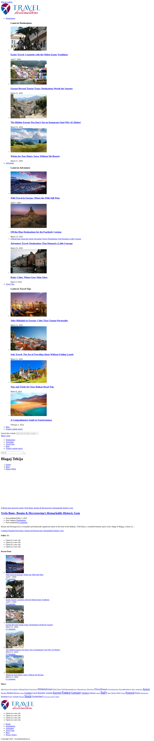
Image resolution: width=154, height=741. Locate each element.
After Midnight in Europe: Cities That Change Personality (39, 320)
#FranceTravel (33, 689)
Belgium (10, 693)
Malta (109, 693)
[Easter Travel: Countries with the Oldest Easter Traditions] (15, 598)
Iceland (98, 693)
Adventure (10, 442)
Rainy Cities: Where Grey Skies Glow (29, 277)
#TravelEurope (100, 689)
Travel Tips (10, 444)
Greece (85, 692)
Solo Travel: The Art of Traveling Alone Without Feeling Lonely (42, 354)
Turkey (57, 697)
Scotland (16, 697)
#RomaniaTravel (81, 689)
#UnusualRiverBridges (125, 689)
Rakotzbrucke (144, 693)
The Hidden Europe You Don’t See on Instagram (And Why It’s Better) (46, 122)
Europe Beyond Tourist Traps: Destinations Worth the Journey (42, 88)
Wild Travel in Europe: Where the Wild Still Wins (35, 198)
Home (8, 724)
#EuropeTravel (24, 689)
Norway (114, 693)
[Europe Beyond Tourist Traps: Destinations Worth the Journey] (15, 623)
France (66, 692)
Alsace (133, 689)
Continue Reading (32, 531)
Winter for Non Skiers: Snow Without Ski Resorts (35, 156)
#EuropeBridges (14, 689)
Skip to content (6, 2)
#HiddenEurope (45, 689)
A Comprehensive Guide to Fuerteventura (31, 420)
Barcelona (4, 693)
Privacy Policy (11, 735)
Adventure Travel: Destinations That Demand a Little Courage (42, 243)
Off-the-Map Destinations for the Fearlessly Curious (36, 232)
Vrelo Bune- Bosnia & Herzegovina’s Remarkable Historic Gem (40, 513)
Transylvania (47, 696)
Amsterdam (139, 689)
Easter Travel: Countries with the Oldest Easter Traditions (39, 54)
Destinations (10, 440)
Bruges (16, 693)
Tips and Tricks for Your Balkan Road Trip (32, 387)
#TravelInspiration (113, 689)
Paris (119, 693)
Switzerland (37, 696)
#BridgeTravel (5, 689)
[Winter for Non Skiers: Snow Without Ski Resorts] (15, 673)
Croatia (28, 692)
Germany (76, 692)
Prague (137, 693)
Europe (57, 692)
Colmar (22, 693)
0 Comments (22, 522)
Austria (146, 689)
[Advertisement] (77, 489)
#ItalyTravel (57, 689)
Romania (4, 696)
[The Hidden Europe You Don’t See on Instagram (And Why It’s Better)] (15, 648)
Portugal (129, 692)
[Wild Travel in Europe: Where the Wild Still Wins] (15, 572)
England (49, 693)
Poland (123, 693)
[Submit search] (25, 453)
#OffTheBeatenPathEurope (69, 689)
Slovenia (21, 697)
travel (53, 697)
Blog (8, 446)
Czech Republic (39, 693)
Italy (104, 692)
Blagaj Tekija (11, 469)
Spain (28, 696)
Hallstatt (92, 693)
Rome (10, 697)
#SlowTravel (90, 689)
